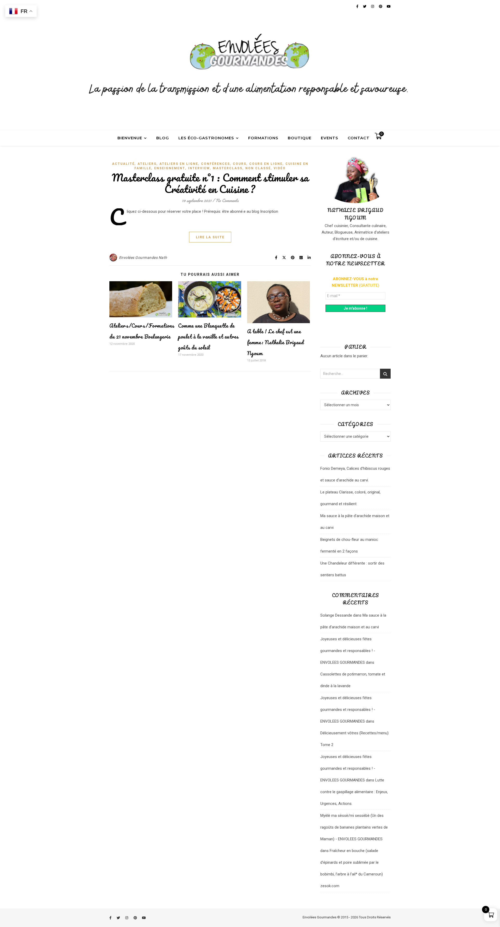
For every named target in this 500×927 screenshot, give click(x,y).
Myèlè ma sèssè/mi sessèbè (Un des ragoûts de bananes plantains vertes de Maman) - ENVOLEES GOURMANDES (354, 827)
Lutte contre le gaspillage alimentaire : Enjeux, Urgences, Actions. (354, 792)
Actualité (123, 164)
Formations (263, 137)
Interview (199, 168)
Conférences (215, 164)
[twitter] (119, 918)
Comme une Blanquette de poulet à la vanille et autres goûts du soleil (208, 337)
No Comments (227, 200)
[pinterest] (136, 918)
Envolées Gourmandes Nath (143, 257)
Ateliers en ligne (178, 164)
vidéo (280, 168)
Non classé (258, 168)
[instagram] (127, 918)
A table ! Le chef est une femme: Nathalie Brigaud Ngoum (275, 342)
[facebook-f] (110, 918)
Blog (162, 137)
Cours (239, 164)
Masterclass (227, 168)
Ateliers (147, 164)
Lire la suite (210, 237)
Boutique (299, 137)
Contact (359, 137)
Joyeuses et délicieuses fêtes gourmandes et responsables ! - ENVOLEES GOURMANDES (347, 651)
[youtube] (144, 918)
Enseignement (169, 168)
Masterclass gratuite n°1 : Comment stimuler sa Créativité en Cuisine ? (210, 183)
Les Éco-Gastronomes (206, 137)
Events (329, 137)
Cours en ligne (266, 164)
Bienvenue (129, 137)
